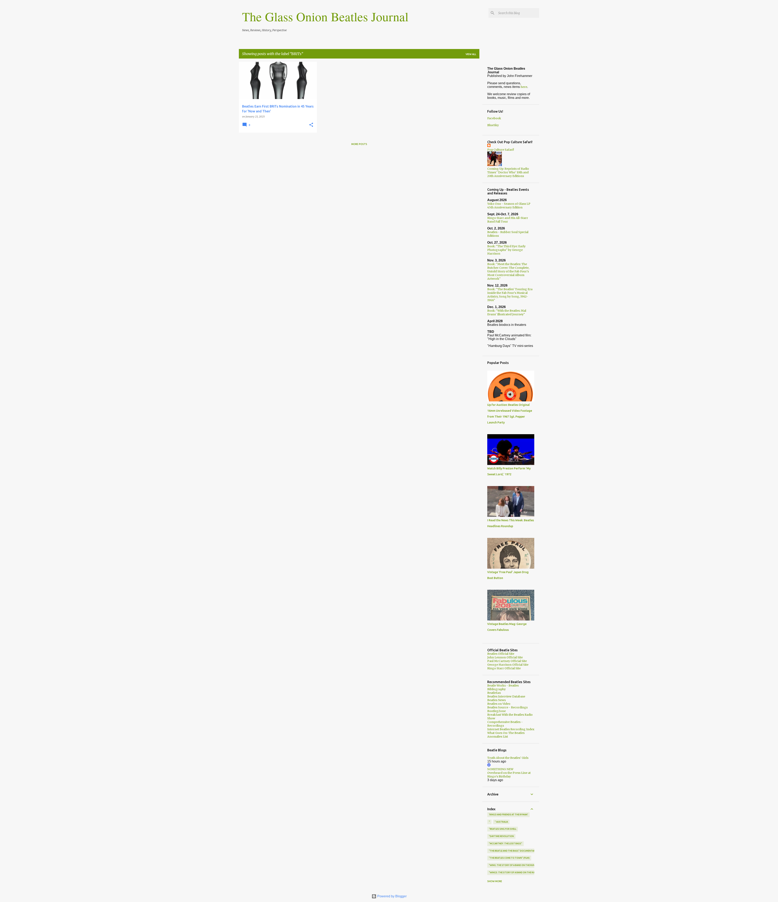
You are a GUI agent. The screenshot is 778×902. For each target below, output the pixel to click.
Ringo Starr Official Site (504, 668)
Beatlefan (494, 693)
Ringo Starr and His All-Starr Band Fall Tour (507, 219)
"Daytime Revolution (501, 836)
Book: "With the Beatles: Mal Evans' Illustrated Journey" (506, 312)
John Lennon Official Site (505, 657)
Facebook (494, 118)
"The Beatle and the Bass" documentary (512, 851)
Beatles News (496, 700)
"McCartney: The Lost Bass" (505, 843)
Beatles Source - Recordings (507, 707)
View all (471, 54)
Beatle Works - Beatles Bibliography (503, 687)
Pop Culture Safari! (500, 149)
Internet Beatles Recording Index (510, 729)
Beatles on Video (498, 704)
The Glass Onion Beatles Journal (325, 16)
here (524, 87)
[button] (311, 125)
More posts (359, 144)
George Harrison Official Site (507, 664)
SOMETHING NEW (500, 769)
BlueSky (493, 125)
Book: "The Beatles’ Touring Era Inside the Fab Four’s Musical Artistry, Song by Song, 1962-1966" (509, 294)
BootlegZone (496, 711)
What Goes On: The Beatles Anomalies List (506, 734)
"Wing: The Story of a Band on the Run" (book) (516, 865)
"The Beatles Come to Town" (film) (509, 858)
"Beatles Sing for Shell (502, 829)
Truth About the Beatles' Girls (507, 758)
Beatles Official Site (500, 654)
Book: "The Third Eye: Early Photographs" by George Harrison (506, 249)
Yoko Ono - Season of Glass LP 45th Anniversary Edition (508, 205)
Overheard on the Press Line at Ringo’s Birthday (509, 774)
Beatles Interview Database (506, 696)
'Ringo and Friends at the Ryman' (508, 814)
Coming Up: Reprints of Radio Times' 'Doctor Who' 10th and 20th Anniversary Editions (508, 172)
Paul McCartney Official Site (507, 661)
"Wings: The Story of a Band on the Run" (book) (517, 872)
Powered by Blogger (391, 896)
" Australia (501, 822)
